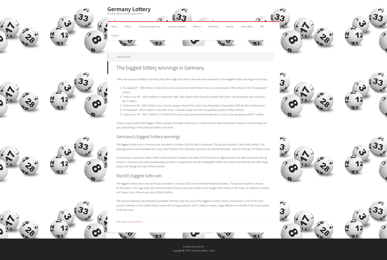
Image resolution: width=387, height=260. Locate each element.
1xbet (212, 250)
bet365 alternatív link (193, 246)
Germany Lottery (129, 9)
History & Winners (135, 221)
